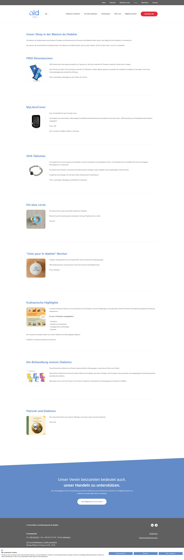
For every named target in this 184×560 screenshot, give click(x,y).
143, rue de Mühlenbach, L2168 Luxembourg (41, 542)
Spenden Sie (149, 14)
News (104, 2)
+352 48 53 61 (34, 537)
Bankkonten (154, 534)
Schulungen (105, 14)
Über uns (117, 14)
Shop (135, 2)
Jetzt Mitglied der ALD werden (92, 501)
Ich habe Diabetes (90, 14)
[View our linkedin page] (152, 525)
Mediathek (145, 2)
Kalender (113, 2)
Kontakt (155, 2)
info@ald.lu (114, 45)
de (46, 14)
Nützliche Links (125, 2)
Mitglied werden (131, 14)
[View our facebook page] (156, 525)
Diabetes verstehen (73, 14)
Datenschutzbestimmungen (148, 538)
